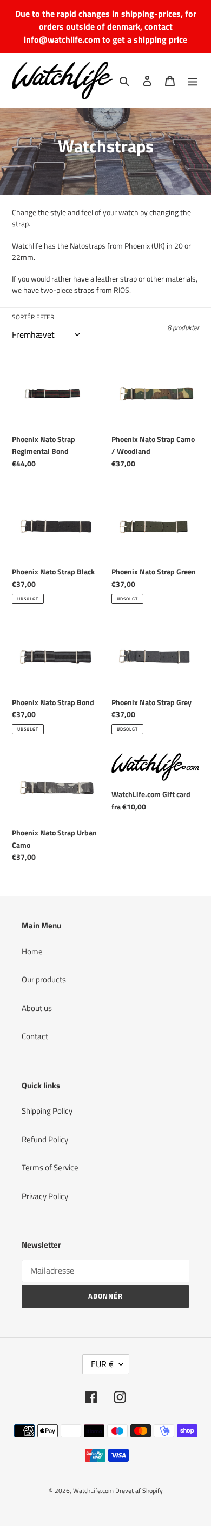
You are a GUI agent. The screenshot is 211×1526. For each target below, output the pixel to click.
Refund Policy (45, 1139)
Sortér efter (33, 317)
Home (32, 951)
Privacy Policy (45, 1196)
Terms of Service (50, 1167)
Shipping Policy (47, 1111)
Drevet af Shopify (139, 1490)
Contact (35, 1036)
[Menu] (192, 80)
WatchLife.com (93, 1490)
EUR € (102, 1363)
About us (37, 1008)
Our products (44, 979)
